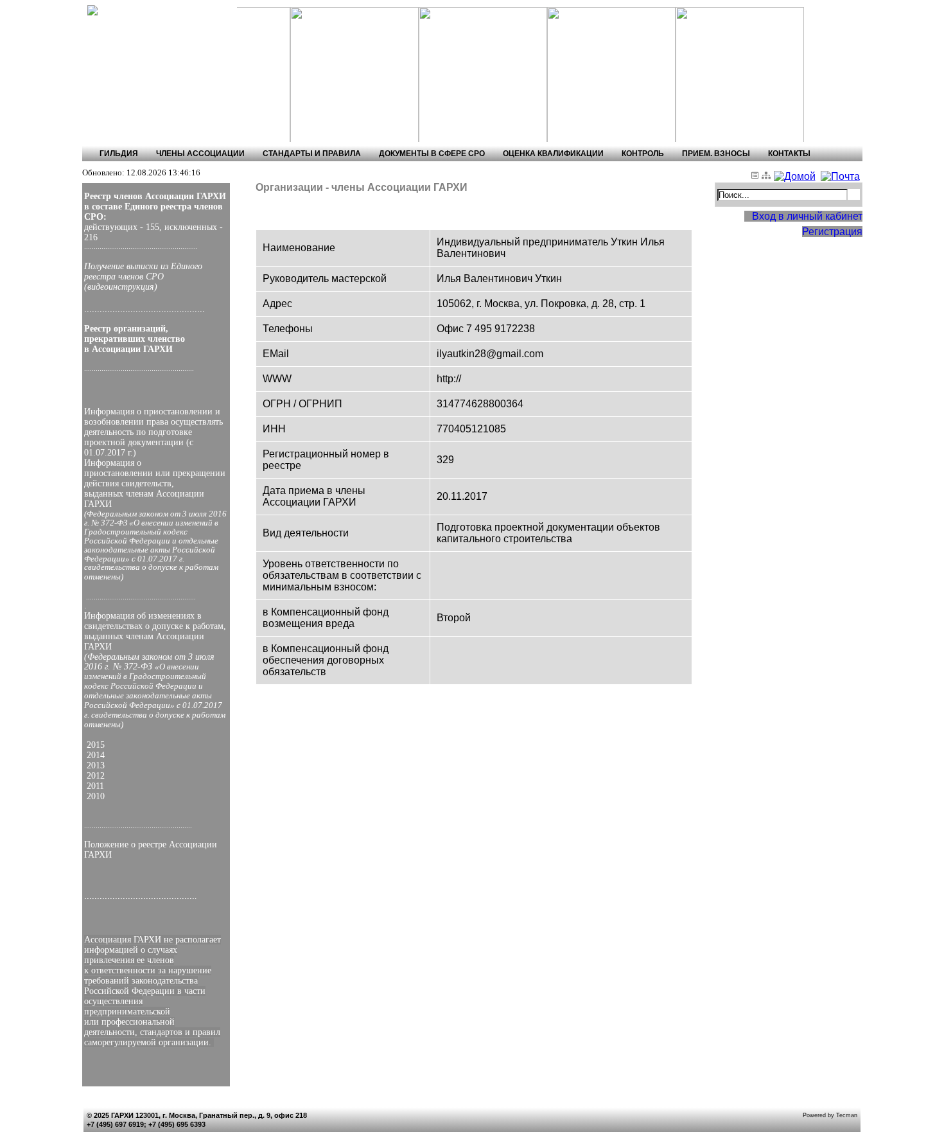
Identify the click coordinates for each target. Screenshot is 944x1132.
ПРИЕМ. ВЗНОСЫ (716, 153)
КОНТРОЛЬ (643, 153)
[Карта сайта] (768, 176)
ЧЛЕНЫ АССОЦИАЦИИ (200, 153)
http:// (449, 378)
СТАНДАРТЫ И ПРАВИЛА (312, 153)
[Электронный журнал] (756, 176)
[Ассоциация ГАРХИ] (139, 10)
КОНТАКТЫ (789, 153)
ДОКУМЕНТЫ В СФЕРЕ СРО (432, 153)
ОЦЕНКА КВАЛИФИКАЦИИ (553, 153)
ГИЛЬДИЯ (119, 153)
